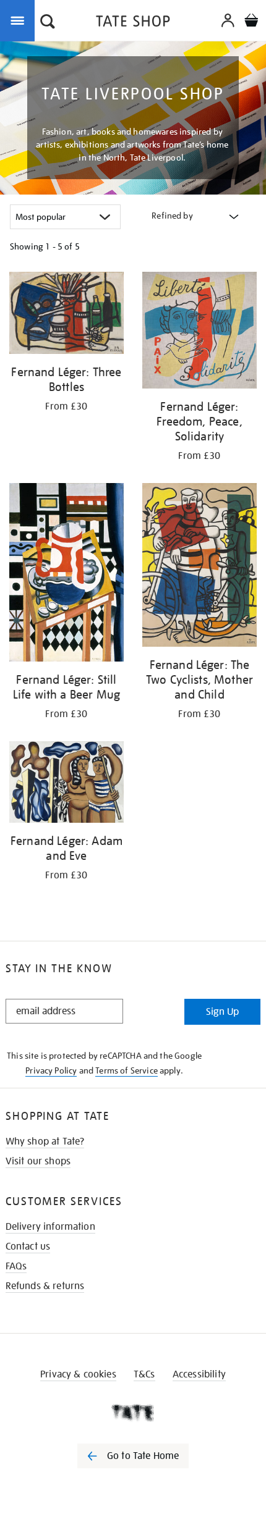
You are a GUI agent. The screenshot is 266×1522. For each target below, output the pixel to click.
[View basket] (251, 22)
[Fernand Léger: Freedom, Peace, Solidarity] (199, 332)
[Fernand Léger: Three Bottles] (66, 315)
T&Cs (144, 1374)
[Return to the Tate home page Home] (133, 23)
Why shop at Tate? (45, 1141)
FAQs (16, 1266)
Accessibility (199, 1374)
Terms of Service (126, 1070)
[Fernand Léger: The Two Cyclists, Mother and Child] (199, 567)
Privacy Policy (51, 1070)
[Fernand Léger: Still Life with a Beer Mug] (66, 574)
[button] (48, 23)
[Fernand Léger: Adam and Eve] (66, 783)
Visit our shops (38, 1161)
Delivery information (50, 1227)
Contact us (28, 1246)
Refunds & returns (45, 1286)
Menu (20, 20)
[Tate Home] (133, 1412)
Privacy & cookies (78, 1374)
